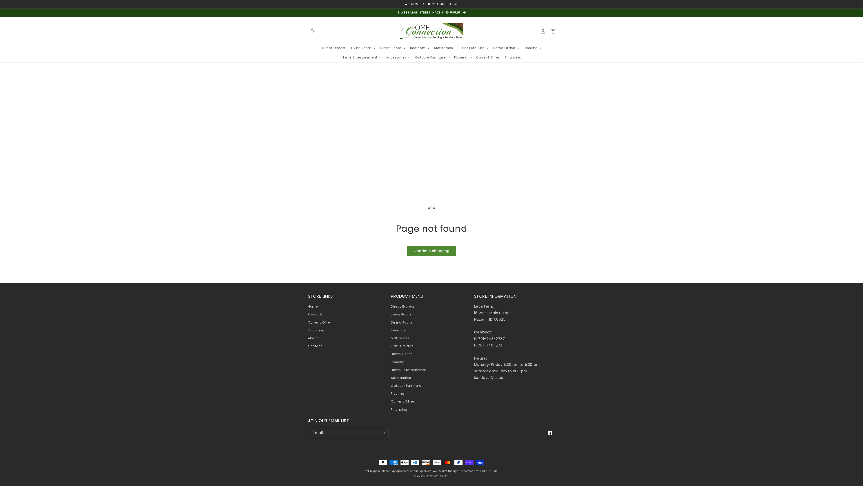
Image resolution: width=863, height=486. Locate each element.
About (313, 338)
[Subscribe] (384, 433)
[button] (313, 31)
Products (315, 314)
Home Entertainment (409, 370)
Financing (316, 330)
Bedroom (398, 330)
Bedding (397, 362)
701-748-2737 (491, 338)
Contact (315, 346)
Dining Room (401, 322)
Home (313, 306)
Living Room (401, 314)
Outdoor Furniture (406, 385)
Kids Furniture (402, 346)
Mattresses (400, 338)
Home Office (402, 354)
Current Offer (319, 322)
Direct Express (402, 306)
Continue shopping (431, 250)
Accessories (401, 378)
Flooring (397, 393)
